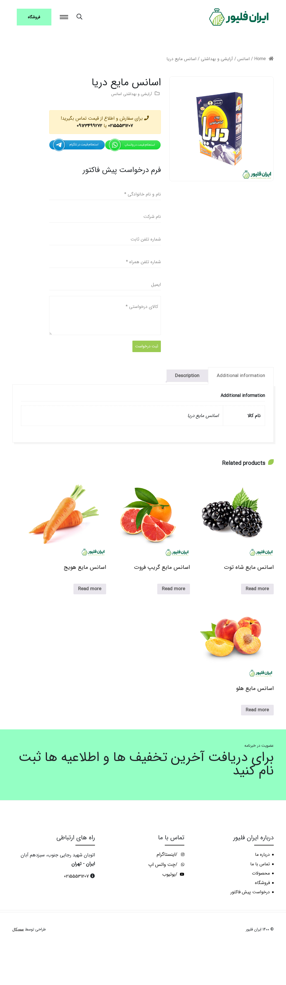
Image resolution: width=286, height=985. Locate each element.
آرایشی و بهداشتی (217, 59)
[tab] (241, 376)
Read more (257, 589)
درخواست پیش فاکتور (250, 892)
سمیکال (18, 929)
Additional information (241, 376)
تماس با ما (260, 864)
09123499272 (89, 125)
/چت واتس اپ (163, 864)
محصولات (261, 873)
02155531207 (120, 125)
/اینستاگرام (168, 854)
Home (260, 59)
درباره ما (262, 854)
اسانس (243, 59)
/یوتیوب (170, 874)
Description (187, 376)
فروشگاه (34, 17)
